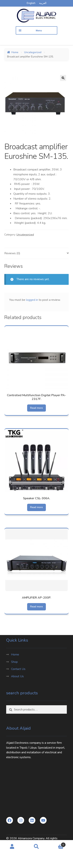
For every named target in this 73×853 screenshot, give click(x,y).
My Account (12, 846)
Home (14, 52)
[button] (63, 78)
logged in (32, 300)
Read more (36, 408)
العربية (42, 3)
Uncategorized (32, 52)
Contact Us (18, 669)
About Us (17, 676)
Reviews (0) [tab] (12, 253)
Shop (14, 662)
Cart (56, 843)
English (31, 3)
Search (36, 846)
